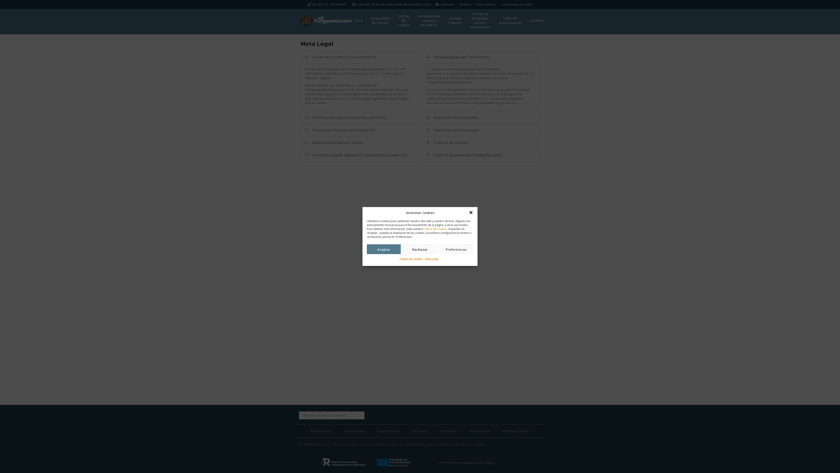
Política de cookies (411, 259)
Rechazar (419, 249)
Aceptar (383, 249)
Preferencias (456, 249)
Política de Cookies (435, 229)
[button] (471, 212)
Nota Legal (431, 259)
